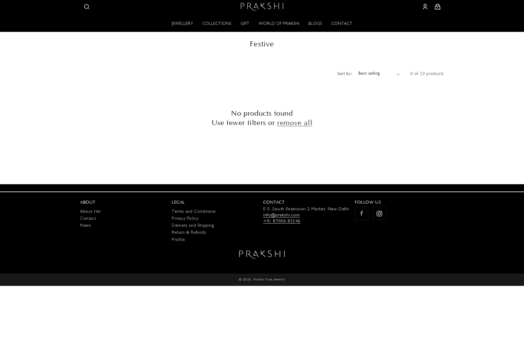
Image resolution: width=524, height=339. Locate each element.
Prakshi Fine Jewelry (269, 279)
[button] (86, 6)
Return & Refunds (189, 233)
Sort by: (344, 73)
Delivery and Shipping (193, 226)
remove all (294, 123)
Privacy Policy (185, 219)
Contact (88, 219)
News (85, 226)
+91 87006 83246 (282, 222)
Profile (178, 240)
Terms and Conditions (194, 212)
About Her (90, 212)
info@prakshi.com (281, 216)
